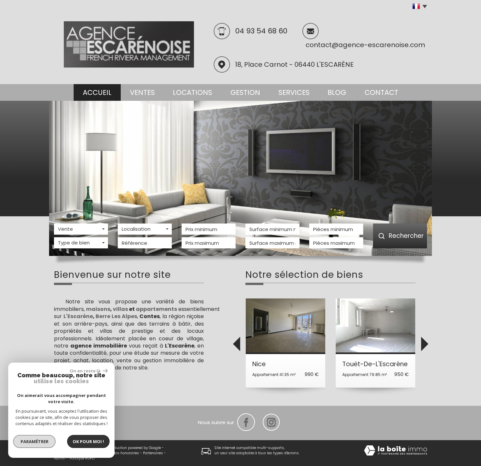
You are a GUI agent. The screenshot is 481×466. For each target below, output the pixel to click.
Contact (381, 92)
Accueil (97, 92)
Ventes (142, 92)
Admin (59, 458)
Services (294, 92)
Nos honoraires (126, 453)
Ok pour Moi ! (88, 441)
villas (120, 309)
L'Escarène (78, 316)
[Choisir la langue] (418, 6)
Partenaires (153, 453)
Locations (192, 92)
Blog (337, 92)
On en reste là (85, 371)
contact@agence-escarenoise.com (365, 44)
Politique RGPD (82, 458)
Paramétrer (34, 441)
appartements (156, 309)
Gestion (245, 92)
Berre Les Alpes (116, 316)
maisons (98, 309)
